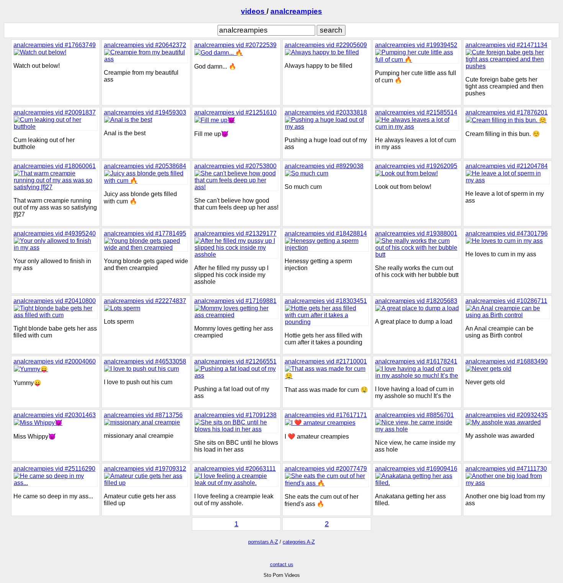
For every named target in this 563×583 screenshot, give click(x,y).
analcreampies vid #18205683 (416, 301)
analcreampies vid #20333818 (326, 112)
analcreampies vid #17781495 (145, 233)
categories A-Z (299, 542)
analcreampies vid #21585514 (416, 112)
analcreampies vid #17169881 (235, 301)
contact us (281, 564)
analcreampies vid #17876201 (506, 112)
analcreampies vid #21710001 (326, 361)
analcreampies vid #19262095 (416, 166)
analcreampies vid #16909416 (416, 468)
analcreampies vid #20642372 (145, 45)
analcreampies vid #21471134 (506, 45)
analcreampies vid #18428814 (326, 233)
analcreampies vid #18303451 (326, 301)
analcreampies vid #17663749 (54, 45)
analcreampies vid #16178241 (416, 361)
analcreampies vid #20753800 (235, 166)
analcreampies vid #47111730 (506, 468)
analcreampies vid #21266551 (235, 361)
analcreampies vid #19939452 (416, 45)
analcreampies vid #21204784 (506, 166)
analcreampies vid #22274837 (145, 301)
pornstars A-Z (263, 542)
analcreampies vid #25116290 (54, 468)
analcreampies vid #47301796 (506, 233)
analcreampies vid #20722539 (235, 45)
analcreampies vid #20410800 (54, 301)
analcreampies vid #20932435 (506, 415)
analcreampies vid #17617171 (326, 415)
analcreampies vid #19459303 (145, 112)
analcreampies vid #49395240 (54, 233)
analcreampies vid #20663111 (235, 468)
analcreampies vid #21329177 (235, 233)
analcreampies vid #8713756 (143, 415)
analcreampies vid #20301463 (54, 415)
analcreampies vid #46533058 (145, 361)
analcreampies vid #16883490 (506, 361)
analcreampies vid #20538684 (145, 166)
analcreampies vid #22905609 (326, 45)
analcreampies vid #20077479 (326, 468)
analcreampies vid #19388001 (416, 233)
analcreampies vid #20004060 (54, 361)
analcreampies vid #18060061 (54, 166)
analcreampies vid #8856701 (414, 415)
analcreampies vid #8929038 (324, 166)
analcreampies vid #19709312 (145, 468)
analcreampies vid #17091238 (235, 415)
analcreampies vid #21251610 (235, 112)
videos (254, 11)
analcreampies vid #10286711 (506, 301)
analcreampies (296, 11)
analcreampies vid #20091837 (54, 112)
